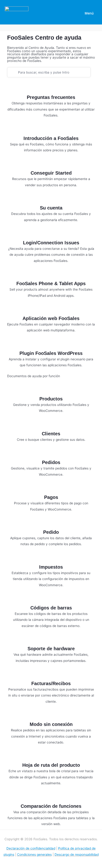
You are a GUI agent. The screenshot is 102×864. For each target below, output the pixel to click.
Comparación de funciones (51, 806)
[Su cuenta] (51, 199)
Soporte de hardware (51, 648)
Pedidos (51, 462)
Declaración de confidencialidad (30, 848)
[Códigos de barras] (51, 599)
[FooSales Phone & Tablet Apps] (51, 274)
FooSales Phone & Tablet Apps (51, 283)
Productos (51, 398)
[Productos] (51, 390)
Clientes (51, 433)
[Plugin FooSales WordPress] (51, 344)
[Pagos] (51, 488)
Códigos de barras (51, 607)
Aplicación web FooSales (51, 318)
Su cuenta (51, 207)
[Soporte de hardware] (51, 640)
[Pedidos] (51, 453)
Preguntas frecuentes (51, 97)
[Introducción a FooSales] (51, 129)
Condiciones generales (34, 854)
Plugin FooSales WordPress (51, 353)
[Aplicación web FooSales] (51, 309)
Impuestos (51, 567)
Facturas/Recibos (51, 683)
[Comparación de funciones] (51, 797)
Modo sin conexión (51, 724)
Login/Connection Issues (51, 242)
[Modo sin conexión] (51, 715)
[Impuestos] (51, 558)
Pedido (51, 532)
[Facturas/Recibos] (51, 674)
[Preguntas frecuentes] (51, 88)
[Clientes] (51, 425)
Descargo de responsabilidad (77, 854)
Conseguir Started (51, 173)
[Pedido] (51, 523)
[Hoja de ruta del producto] (51, 756)
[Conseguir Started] (51, 164)
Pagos (51, 497)
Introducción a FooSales (51, 138)
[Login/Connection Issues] (51, 234)
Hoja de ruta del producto (51, 765)
